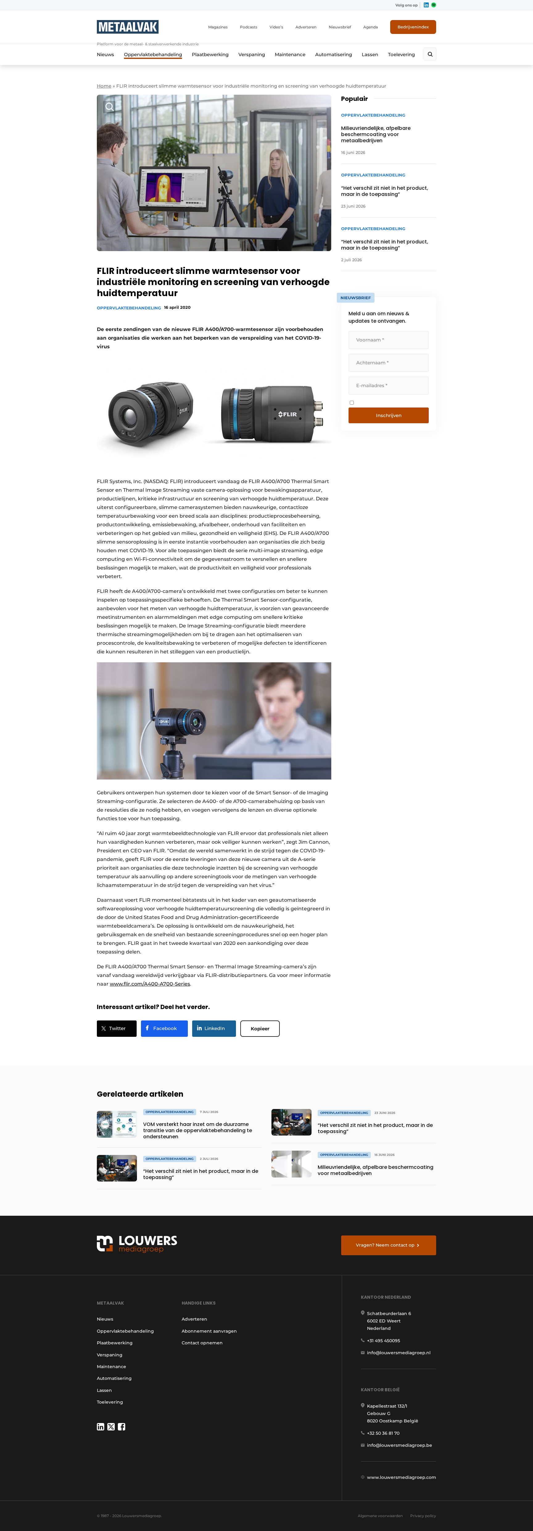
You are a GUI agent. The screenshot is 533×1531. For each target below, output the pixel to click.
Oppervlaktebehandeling (153, 54)
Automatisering (333, 54)
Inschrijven (389, 415)
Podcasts (248, 27)
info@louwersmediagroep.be (399, 1445)
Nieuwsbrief (340, 27)
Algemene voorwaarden (380, 1515)
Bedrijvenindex (413, 26)
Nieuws (105, 54)
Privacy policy (423, 1515)
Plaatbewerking (210, 54)
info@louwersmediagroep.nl (399, 1352)
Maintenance (290, 54)
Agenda (370, 27)
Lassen (370, 54)
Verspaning (251, 54)
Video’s (276, 27)
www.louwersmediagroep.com (401, 1477)
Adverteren (305, 27)
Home (104, 86)
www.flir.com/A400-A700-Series (150, 984)
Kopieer (260, 1029)
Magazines (218, 27)
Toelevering (401, 54)
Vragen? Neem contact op (385, 1245)
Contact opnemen (202, 1343)
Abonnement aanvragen (209, 1331)
